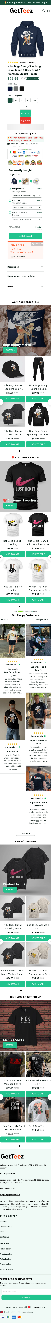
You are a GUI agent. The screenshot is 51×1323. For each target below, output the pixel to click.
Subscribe (26, 1297)
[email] (10, 1194)
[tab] (21, 55)
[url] (39, 1307)
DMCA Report (28, 1312)
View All (10, 350)
